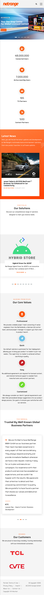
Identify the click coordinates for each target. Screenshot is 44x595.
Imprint (17, 586)
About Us (6, 588)
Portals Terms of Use (10, 583)
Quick (22, 345)
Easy (22, 369)
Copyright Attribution (10, 591)
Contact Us (16, 588)
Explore (4, 30)
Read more (20, 272)
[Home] (11, 3)
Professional (22, 321)
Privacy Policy (8, 586)
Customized (22, 391)
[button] (18, 519)
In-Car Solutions (9, 188)
